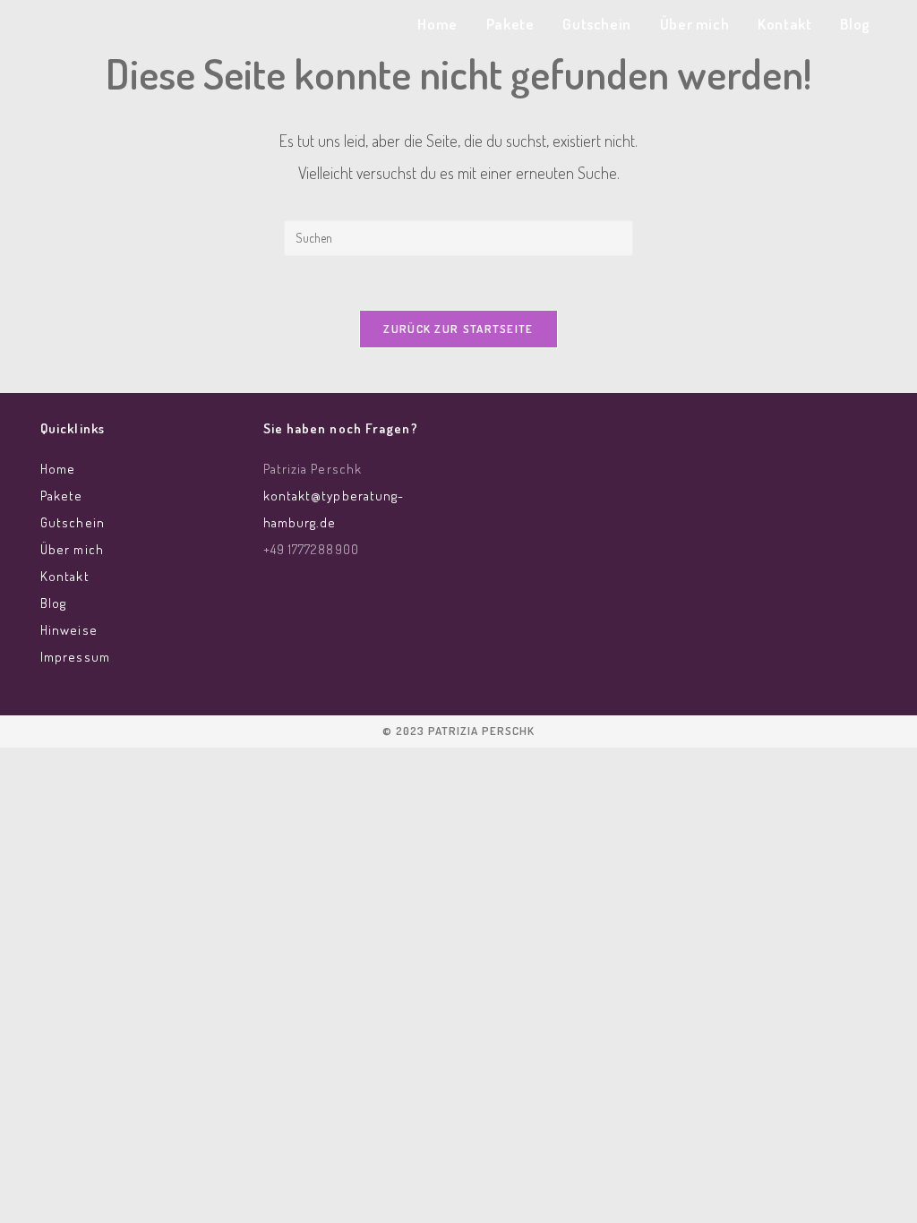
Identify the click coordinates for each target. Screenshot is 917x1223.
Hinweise (69, 629)
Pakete (61, 495)
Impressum (75, 656)
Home (57, 468)
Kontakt (65, 576)
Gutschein (72, 522)
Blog (53, 603)
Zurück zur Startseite (458, 328)
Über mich (72, 549)
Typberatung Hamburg (165, 28)
